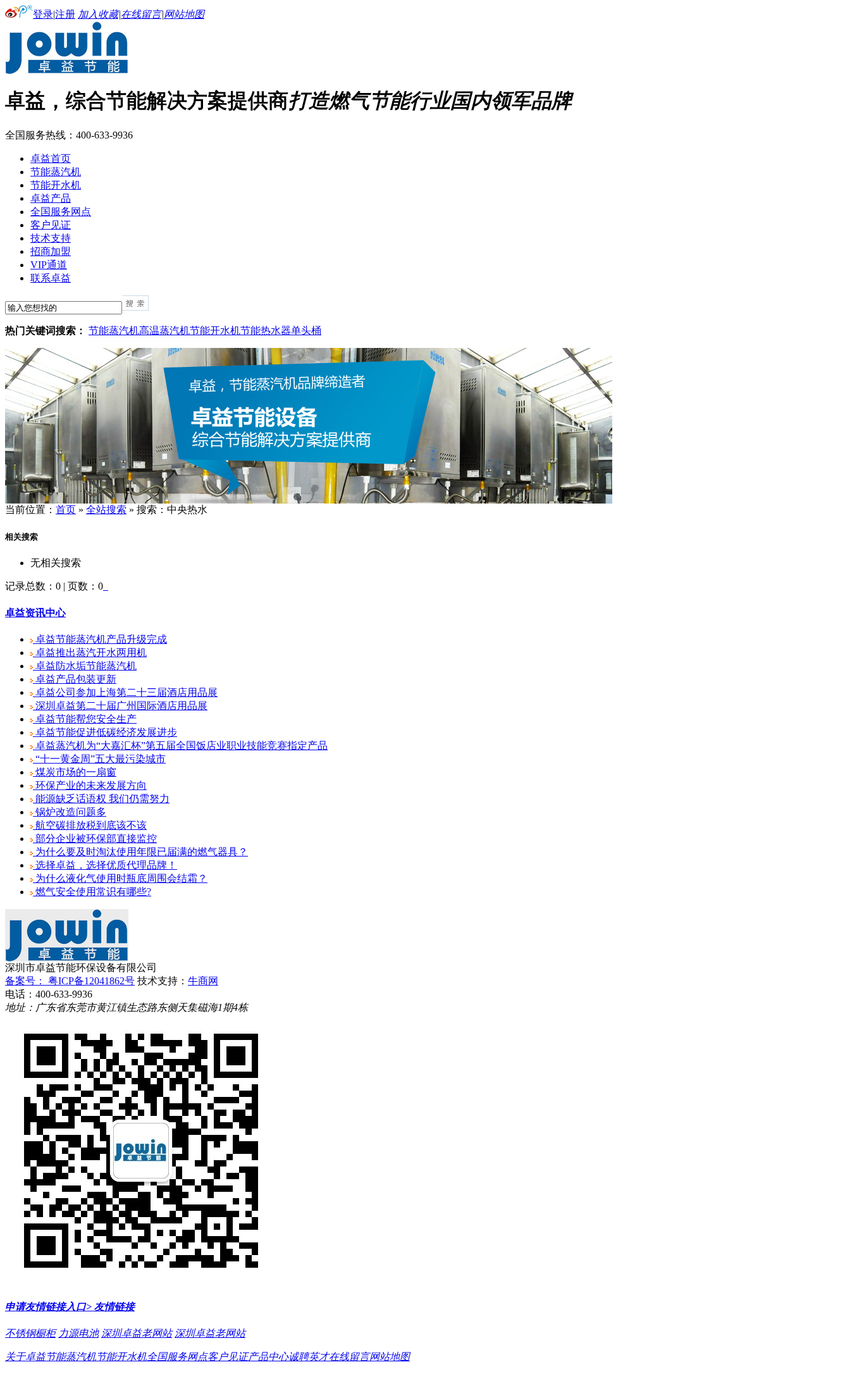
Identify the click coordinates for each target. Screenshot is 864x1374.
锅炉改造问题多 (69, 812)
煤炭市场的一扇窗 (74, 772)
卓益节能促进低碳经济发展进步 (105, 732)
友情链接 (113, 1306)
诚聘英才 (308, 1356)
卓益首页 (50, 158)
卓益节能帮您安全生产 (85, 719)
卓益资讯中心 (35, 612)
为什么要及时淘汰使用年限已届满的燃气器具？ (140, 851)
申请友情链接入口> (48, 1306)
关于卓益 (25, 1356)
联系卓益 (50, 278)
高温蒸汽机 (164, 330)
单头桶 (306, 330)
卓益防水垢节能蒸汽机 (85, 665)
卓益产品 (50, 198)
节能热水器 (265, 330)
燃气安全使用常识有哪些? (92, 891)
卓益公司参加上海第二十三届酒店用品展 (125, 692)
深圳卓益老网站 (136, 1333)
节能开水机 (55, 185)
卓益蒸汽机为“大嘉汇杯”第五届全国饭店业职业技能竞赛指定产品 (180, 745)
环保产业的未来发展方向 (90, 785)
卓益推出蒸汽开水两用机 (90, 652)
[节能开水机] (308, 500)
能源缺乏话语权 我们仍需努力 (101, 798)
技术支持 (50, 238)
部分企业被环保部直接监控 (95, 838)
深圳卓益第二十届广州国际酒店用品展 (120, 705)
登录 (43, 14)
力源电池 (78, 1333)
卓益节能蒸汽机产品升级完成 (100, 639)
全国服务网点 (60, 211)
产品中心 (268, 1356)
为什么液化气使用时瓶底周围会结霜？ (120, 878)
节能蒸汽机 (55, 171)
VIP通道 (48, 264)
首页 (66, 509)
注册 (65, 14)
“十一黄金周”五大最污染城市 (99, 758)
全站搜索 (106, 509)
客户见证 (50, 225)
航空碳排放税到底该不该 (90, 825)
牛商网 (203, 980)
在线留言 (141, 14)
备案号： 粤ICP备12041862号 (70, 980)
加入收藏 (98, 14)
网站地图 (184, 14)
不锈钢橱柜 (30, 1333)
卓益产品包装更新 (74, 679)
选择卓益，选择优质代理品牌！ (105, 865)
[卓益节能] (66, 70)
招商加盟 (50, 251)
